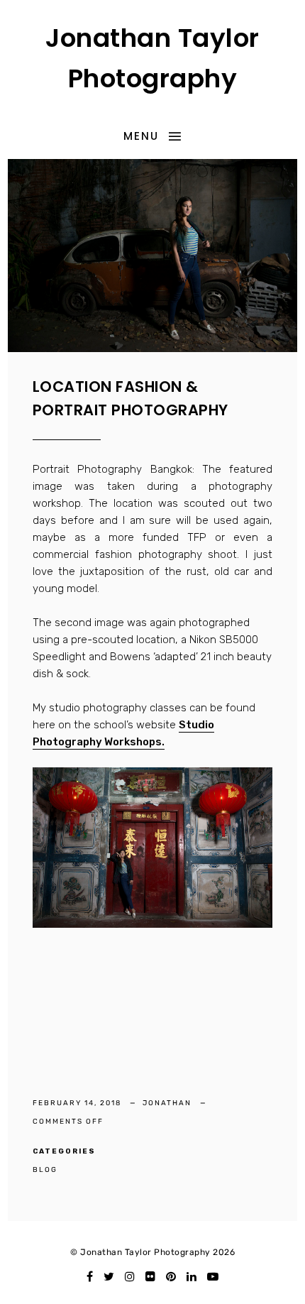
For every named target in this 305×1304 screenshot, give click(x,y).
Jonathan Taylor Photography (152, 58)
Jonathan (168, 1103)
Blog (45, 1170)
